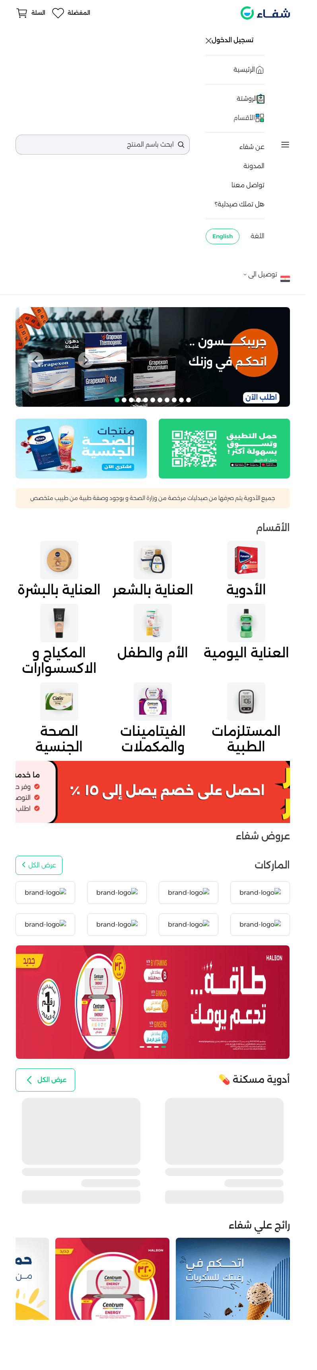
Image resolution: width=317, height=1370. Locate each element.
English (222, 236)
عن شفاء (251, 147)
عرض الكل (42, 865)
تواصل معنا (247, 185)
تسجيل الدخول (233, 40)
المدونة (253, 166)
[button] (35, 360)
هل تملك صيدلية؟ (239, 204)
